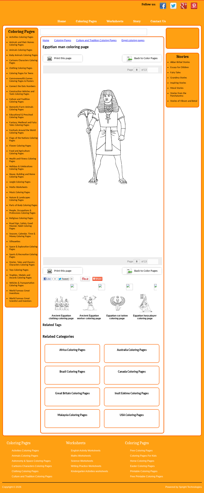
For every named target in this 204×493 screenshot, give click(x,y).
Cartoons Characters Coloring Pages (32, 466)
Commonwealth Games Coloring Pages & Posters (21, 79)
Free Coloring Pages (141, 450)
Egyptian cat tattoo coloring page (117, 317)
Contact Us (158, 21)
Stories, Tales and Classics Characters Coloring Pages (22, 263)
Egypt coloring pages (133, 40)
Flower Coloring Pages (20, 146)
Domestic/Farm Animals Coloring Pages (21, 108)
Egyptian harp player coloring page (145, 317)
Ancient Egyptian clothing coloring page (61, 317)
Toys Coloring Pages (18, 270)
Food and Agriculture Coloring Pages (19, 152)
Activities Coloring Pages (21, 37)
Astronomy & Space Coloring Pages (31, 461)
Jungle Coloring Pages (19, 182)
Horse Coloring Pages (142, 461)
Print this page (62, 58)
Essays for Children (179, 67)
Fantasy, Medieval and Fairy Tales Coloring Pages (22, 123)
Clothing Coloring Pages (20, 68)
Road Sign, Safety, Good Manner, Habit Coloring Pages (21, 226)
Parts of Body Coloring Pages (23, 205)
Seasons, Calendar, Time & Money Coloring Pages (22, 235)
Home (33, 12)
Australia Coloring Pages (132, 350)
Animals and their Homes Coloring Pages (21, 43)
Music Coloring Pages (19, 192)
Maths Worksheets (18, 187)
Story (137, 21)
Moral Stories (176, 88)
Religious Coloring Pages (21, 218)
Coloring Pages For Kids (143, 455)
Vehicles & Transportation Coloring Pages (21, 284)
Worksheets (115, 21)
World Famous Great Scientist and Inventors (20, 299)
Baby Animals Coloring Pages (23, 55)
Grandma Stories (178, 78)
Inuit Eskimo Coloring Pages (132, 393)
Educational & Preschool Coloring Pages (21, 116)
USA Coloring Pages (132, 415)
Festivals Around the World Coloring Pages (22, 131)
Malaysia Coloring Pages (72, 415)
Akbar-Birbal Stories (180, 62)
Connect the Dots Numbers (22, 86)
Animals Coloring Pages (20, 50)
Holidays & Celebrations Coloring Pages (20, 167)
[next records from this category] (155, 69)
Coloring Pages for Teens (21, 73)
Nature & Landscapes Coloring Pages (19, 198)
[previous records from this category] (150, 69)
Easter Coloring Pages (142, 466)
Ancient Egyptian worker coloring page (89, 317)
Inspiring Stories (178, 83)
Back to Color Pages (146, 58)
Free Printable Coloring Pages (146, 476)
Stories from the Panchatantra (178, 94)
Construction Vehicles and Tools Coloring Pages (21, 92)
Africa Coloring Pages (72, 350)
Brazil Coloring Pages (72, 371)
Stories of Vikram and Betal (183, 101)
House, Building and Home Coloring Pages (22, 175)
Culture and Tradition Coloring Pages (19, 100)
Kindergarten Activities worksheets (89, 471)
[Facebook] (163, 6)
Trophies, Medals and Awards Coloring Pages (20, 276)
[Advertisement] (102, 81)
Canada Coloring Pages (132, 371)
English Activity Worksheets (85, 450)
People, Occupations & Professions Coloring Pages (22, 211)
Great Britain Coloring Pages (72, 393)
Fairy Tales (175, 72)
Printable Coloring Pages (143, 471)
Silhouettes (14, 241)
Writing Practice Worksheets (86, 466)
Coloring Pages (86, 21)
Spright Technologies (190, 487)
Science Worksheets (82, 461)
